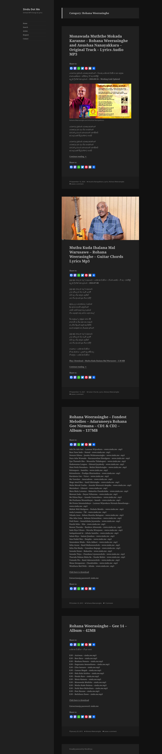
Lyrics (106, 182)
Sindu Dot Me (31, 9)
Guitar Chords (93, 392)
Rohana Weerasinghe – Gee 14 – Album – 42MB (98, 628)
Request (26, 35)
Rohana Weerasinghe (116, 182)
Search (25, 27)
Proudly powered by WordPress (80, 749)
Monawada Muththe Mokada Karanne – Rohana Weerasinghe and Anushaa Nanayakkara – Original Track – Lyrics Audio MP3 (98, 45)
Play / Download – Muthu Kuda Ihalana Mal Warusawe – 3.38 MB (97, 361)
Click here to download (79, 572)
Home (25, 23)
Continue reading (78, 156)
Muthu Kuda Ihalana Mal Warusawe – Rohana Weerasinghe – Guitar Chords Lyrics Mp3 (96, 254)
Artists (25, 31)
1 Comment (109, 603)
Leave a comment (77, 184)
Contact (25, 39)
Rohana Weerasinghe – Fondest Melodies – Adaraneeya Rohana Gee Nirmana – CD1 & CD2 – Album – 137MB (98, 423)
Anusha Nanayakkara (95, 182)
